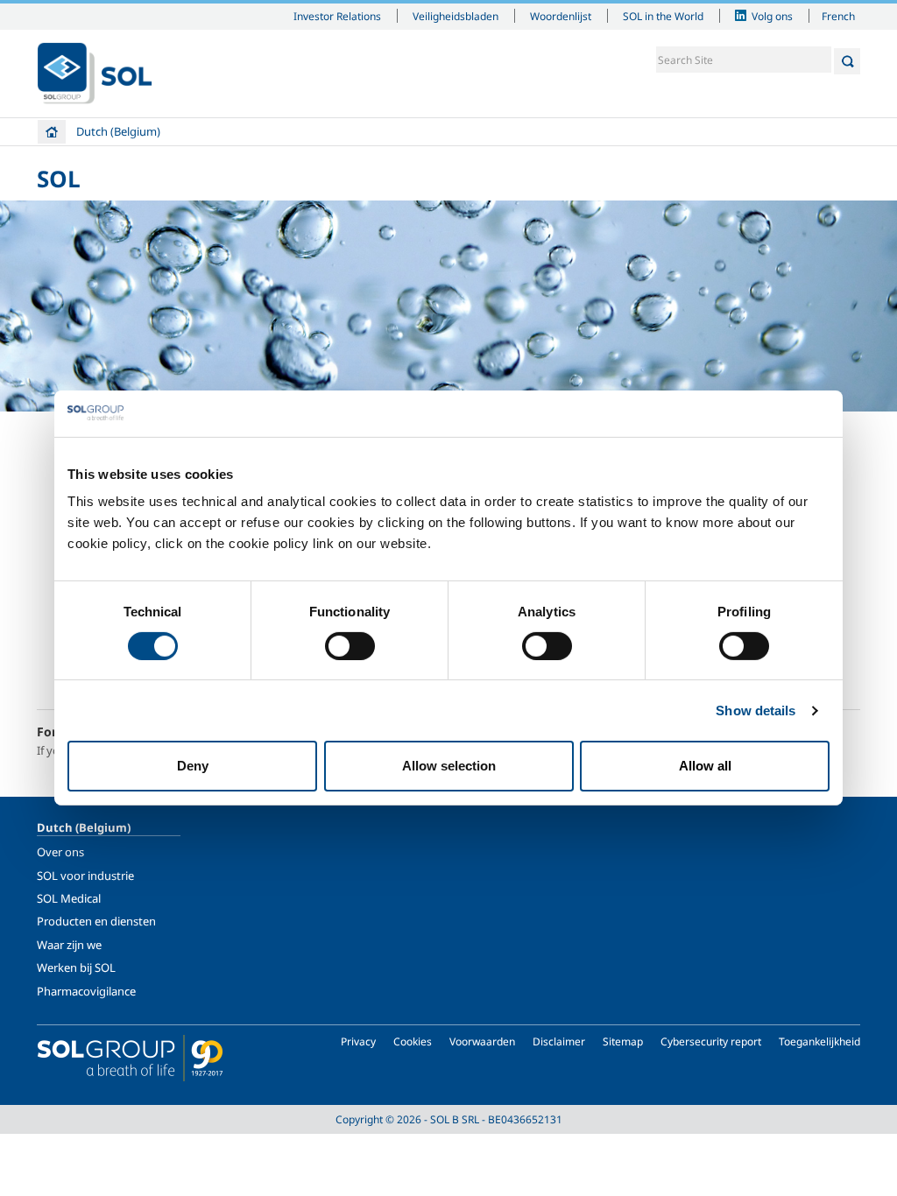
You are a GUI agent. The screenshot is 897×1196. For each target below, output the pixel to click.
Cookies (412, 1041)
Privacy (358, 1041)
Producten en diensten (96, 921)
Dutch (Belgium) (118, 131)
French (838, 16)
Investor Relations (337, 16)
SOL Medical (69, 898)
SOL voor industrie (85, 875)
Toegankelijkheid (819, 1041)
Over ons (60, 852)
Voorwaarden (482, 1041)
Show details (755, 710)
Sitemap (623, 1041)
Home (52, 132)
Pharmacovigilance (86, 991)
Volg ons (772, 16)
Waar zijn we (69, 945)
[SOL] (94, 73)
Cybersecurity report (710, 1041)
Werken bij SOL (76, 967)
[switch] (350, 646)
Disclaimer (559, 1041)
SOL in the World (663, 16)
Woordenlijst (560, 16)
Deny (192, 765)
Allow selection (449, 765)
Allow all (705, 765)
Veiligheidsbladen (455, 16)
